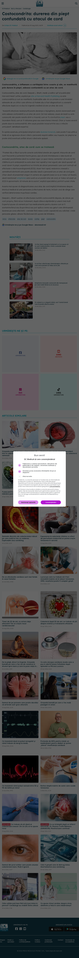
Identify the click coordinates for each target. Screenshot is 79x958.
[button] (39, 476)
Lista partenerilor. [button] (54, 486)
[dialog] (39, 479)
